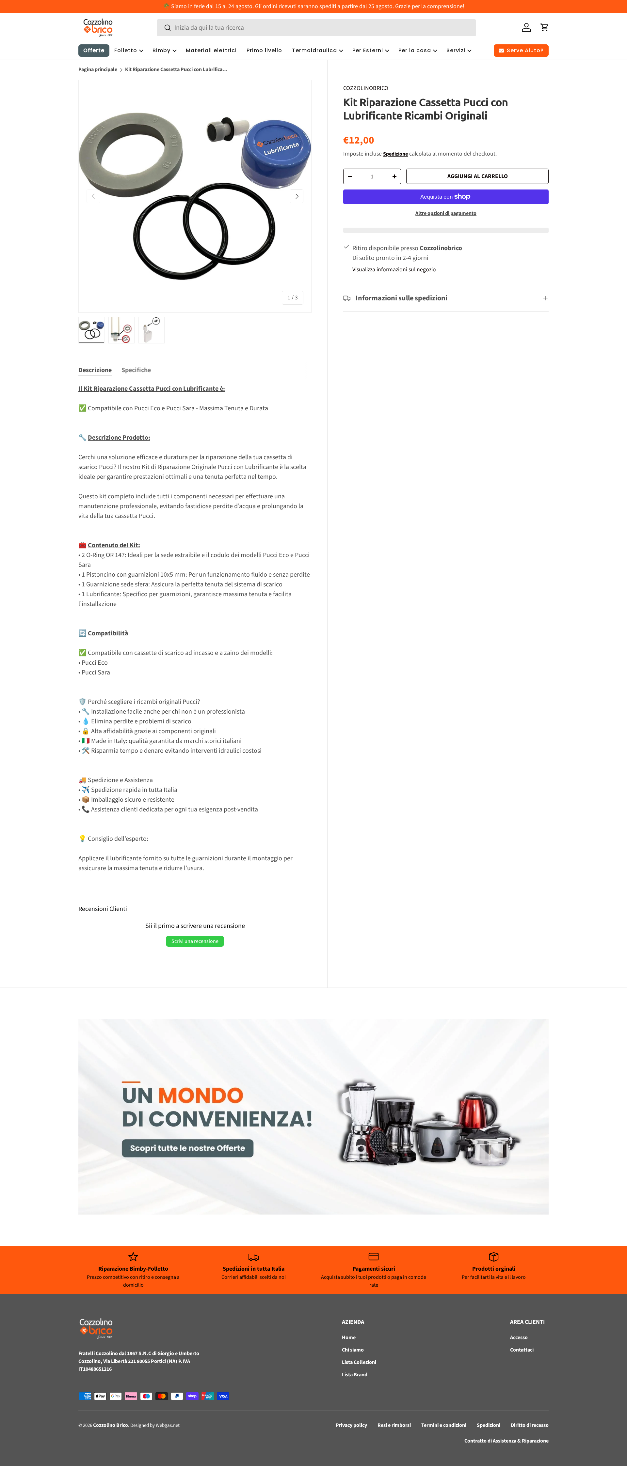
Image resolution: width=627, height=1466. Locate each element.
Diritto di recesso (530, 1425)
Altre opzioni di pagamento (445, 213)
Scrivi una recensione (194, 941)
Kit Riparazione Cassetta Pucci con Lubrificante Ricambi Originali (177, 69)
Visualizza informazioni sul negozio (394, 269)
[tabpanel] (195, 628)
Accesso (519, 1337)
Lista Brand (354, 1374)
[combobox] (316, 27)
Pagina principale (97, 69)
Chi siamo (353, 1349)
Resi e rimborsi (394, 1425)
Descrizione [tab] (95, 370)
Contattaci (522, 1349)
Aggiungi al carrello (477, 176)
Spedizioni (488, 1425)
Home (349, 1337)
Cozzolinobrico (365, 88)
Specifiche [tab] (136, 370)
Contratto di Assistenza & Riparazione (506, 1441)
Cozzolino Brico (110, 1425)
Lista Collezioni (359, 1362)
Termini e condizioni (443, 1425)
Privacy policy (351, 1425)
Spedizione (395, 154)
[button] (545, 27)
